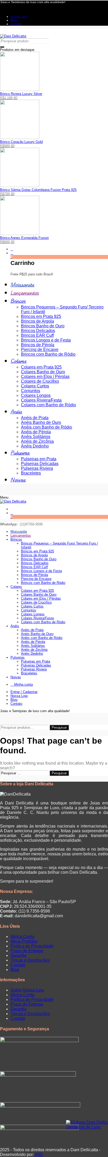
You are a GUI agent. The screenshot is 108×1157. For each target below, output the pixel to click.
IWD (38, 1154)
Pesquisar (59, 727)
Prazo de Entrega (26, 950)
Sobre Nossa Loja (27, 990)
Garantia (18, 955)
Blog (14, 969)
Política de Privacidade (31, 946)
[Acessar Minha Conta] (11, 249)
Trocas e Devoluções (30, 960)
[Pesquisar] (2, 47)
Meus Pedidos (23, 941)
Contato (17, 965)
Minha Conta (22, 936)
